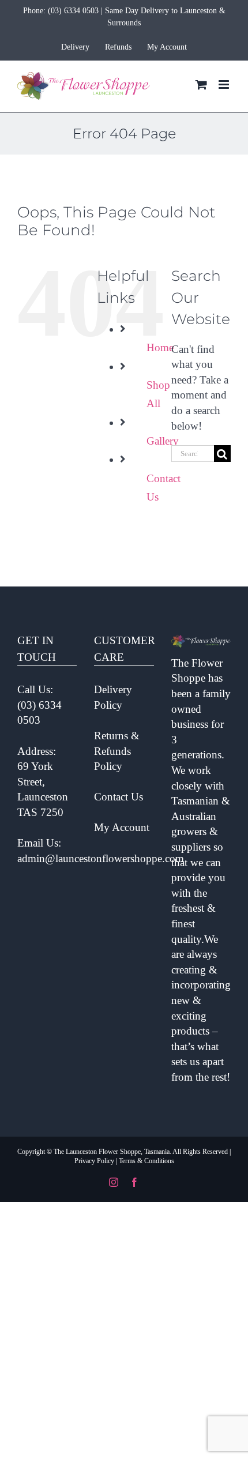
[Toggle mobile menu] (225, 84)
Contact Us (118, 797)
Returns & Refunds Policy (117, 751)
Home (160, 347)
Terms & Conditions (146, 1161)
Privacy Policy (94, 1161)
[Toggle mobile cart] (201, 84)
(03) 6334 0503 (73, 10)
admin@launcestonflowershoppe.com (100, 858)
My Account (121, 827)
